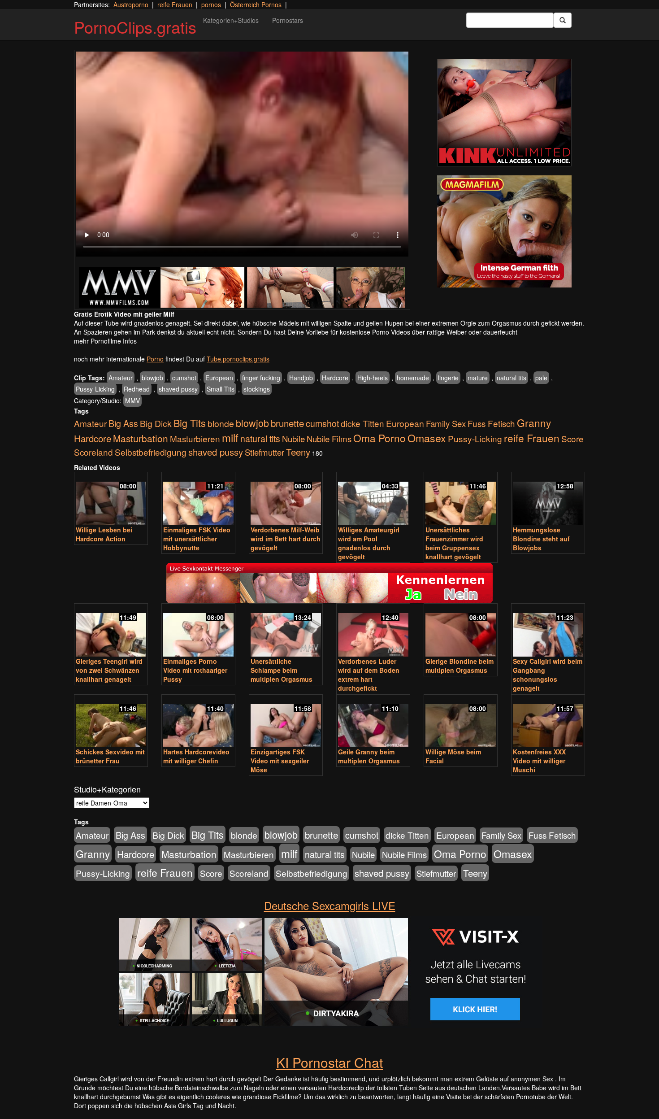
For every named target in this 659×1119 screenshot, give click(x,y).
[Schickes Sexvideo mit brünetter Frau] (111, 722)
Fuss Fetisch (491, 423)
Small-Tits (220, 388)
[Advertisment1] (504, 112)
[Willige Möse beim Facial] (460, 722)
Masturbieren (195, 438)
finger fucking (261, 377)
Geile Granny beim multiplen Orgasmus (369, 756)
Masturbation (140, 438)
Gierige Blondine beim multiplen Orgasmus (459, 666)
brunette (287, 423)
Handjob (301, 377)
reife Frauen (174, 4)
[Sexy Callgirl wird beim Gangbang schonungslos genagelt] (548, 631)
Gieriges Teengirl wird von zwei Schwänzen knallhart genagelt (109, 670)
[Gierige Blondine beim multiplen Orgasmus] (460, 631)
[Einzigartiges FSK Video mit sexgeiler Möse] (286, 722)
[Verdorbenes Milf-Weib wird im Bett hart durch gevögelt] (286, 499)
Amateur (120, 377)
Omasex (427, 437)
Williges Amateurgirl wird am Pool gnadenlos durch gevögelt (368, 543)
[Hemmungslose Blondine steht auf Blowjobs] (548, 499)
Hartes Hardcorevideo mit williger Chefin (196, 756)
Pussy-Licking (95, 388)
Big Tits (189, 423)
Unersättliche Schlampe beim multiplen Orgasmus (281, 670)
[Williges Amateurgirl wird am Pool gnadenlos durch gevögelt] (373, 499)
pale (541, 377)
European (219, 377)
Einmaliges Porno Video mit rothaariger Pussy (195, 670)
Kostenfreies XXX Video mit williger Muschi (539, 760)
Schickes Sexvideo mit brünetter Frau (110, 756)
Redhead (137, 388)
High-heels (372, 377)
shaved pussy (178, 388)
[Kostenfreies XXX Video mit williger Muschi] (548, 722)
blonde (221, 423)
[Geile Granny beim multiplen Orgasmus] (373, 722)
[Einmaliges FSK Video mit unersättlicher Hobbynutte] (198, 499)
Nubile (293, 438)
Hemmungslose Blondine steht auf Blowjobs (541, 538)
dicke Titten (362, 423)
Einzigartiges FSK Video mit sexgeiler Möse (280, 760)
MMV (132, 400)
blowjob (152, 377)
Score (572, 438)
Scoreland (93, 452)
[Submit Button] (563, 20)
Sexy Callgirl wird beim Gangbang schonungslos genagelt (547, 674)
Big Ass (123, 423)
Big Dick (156, 423)
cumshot (184, 377)
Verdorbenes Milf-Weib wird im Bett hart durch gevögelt (286, 538)
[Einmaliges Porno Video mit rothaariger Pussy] (198, 631)
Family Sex (446, 423)
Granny (534, 422)
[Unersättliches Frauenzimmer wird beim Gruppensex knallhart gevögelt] (460, 499)
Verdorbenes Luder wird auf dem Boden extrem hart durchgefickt (368, 674)
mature (478, 377)
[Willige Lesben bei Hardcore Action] (111, 499)
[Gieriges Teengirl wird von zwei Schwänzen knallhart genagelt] (111, 631)
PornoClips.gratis (135, 26)
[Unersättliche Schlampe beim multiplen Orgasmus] (286, 631)
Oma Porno (379, 438)
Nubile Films (329, 438)
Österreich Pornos (256, 4)
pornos (211, 4)
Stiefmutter (264, 452)
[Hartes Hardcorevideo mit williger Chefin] (198, 722)
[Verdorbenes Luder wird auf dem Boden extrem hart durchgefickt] (373, 631)
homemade (413, 377)
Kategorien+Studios (231, 20)
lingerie (448, 377)
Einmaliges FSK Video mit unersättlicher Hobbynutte (196, 538)
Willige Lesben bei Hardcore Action (104, 534)
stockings (256, 388)
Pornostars (287, 20)
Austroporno (130, 4)
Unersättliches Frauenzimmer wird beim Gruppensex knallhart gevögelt (454, 543)
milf (230, 437)
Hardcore (335, 377)
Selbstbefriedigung (150, 452)
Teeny (298, 451)
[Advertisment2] (504, 231)
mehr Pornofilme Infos (105, 340)
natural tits (511, 377)
